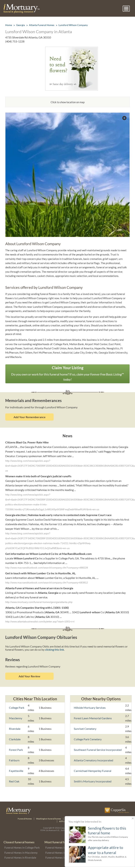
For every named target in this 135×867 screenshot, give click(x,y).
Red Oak (14, 781)
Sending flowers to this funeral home (107, 830)
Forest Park (16, 749)
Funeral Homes (25, 818)
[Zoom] (67, 114)
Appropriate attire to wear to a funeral (105, 850)
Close (133, 818)
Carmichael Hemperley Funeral (92, 770)
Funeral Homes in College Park (22, 847)
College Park (16, 707)
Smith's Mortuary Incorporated (92, 781)
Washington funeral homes (48, 818)
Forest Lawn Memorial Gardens (93, 718)
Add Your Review (29, 676)
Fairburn (14, 760)
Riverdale (14, 728)
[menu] (126, 9)
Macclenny (15, 718)
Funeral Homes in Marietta (60, 852)
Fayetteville (16, 770)
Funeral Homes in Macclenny (21, 852)
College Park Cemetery (88, 739)
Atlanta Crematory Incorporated (93, 760)
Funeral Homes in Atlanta (60, 847)
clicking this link (54, 649)
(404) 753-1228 (14, 41)
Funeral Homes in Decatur (60, 857)
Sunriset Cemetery (85, 728)
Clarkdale (15, 739)
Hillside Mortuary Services (90, 707)
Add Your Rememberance (30, 417)
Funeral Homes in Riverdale (20, 857)
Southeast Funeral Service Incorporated (98, 749)
